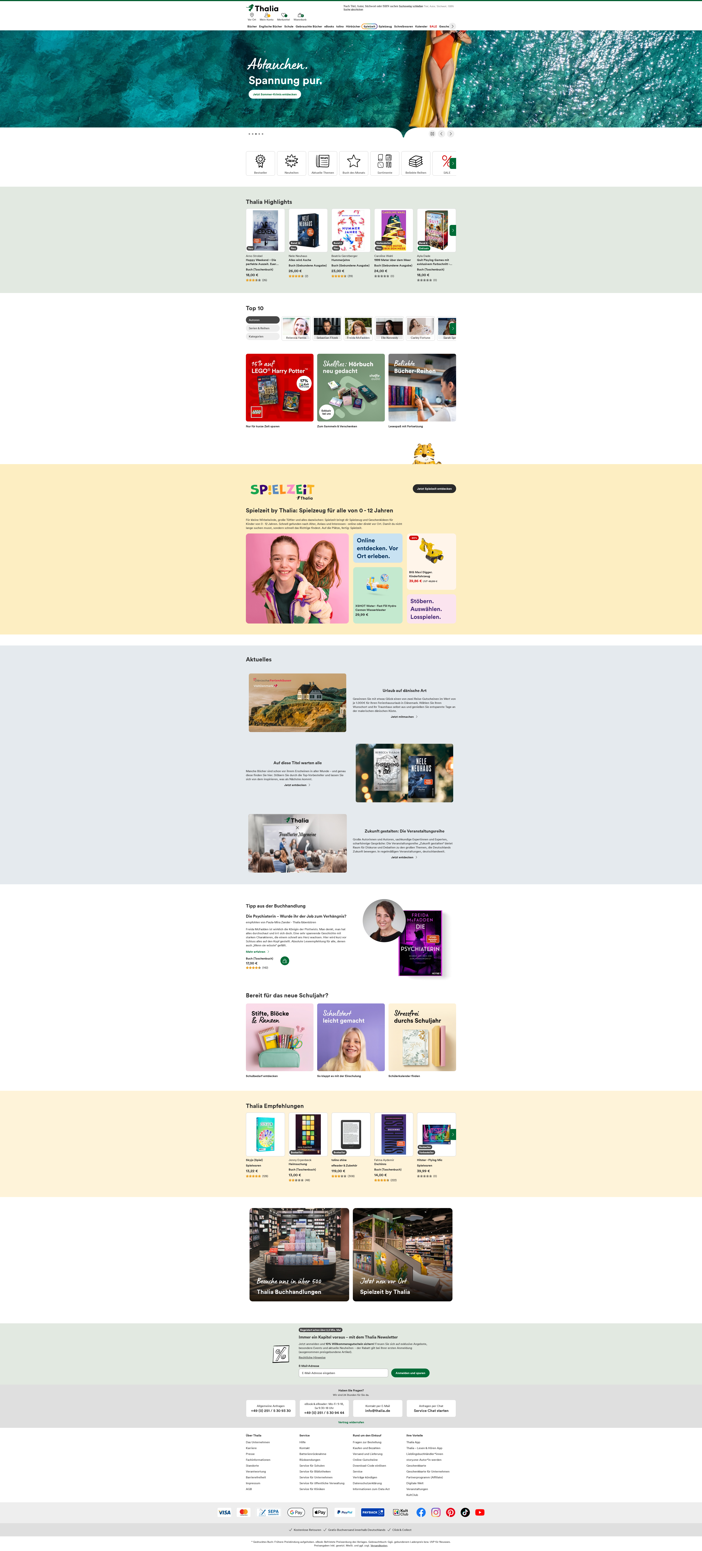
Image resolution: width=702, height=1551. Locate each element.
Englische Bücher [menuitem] (270, 26)
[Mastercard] (243, 1513)
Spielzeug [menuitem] (385, 26)
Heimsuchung (308, 1149)
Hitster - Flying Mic (436, 1149)
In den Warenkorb (284, 960)
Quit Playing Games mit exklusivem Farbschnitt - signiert (436, 245)
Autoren (254, 320)
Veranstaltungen (417, 1489)
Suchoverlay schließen (411, 6)
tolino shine (351, 1149)
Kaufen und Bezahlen (366, 1448)
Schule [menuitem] (288, 26)
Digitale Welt (415, 1483)
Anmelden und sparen (410, 1373)
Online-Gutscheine (365, 1460)
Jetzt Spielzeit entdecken (434, 489)
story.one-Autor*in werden (423, 1460)
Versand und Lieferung (367, 1454)
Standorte (252, 1465)
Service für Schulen (312, 1465)
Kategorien (256, 336)
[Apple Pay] (320, 1513)
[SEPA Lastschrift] (269, 1513)
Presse (250, 1454)
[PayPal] (345, 1513)
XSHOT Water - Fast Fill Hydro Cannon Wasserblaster (378, 595)
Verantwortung (256, 1471)
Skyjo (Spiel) (265, 1149)
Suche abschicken (353, 9)
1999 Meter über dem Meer (393, 245)
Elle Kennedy (389, 328)
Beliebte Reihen (416, 163)
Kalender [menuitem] (421, 26)
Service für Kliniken (312, 1489)
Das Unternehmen (258, 1442)
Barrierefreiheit (256, 1477)
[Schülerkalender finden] (422, 1041)
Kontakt (304, 1448)
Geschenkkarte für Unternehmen (428, 1471)
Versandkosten (379, 1545)
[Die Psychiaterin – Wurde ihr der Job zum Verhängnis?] (405, 979)
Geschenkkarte (416, 1465)
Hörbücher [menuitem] (353, 26)
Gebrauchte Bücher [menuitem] (309, 26)
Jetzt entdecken (295, 785)
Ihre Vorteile (414, 1435)
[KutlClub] (400, 1513)
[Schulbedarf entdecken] (280, 1041)
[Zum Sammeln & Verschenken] (351, 392)
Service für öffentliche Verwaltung (321, 1483)
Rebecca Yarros (296, 328)
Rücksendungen (309, 1460)
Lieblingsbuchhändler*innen (424, 1454)
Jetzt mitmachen (402, 717)
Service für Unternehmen (316, 1477)
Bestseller (260, 163)
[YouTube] (479, 1513)
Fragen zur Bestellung (367, 1442)
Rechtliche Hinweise (312, 1357)
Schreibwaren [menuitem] (403, 26)
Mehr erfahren (255, 952)
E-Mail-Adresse (309, 1366)
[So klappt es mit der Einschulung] (351, 1041)
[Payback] (373, 1513)
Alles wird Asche (308, 245)
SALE (447, 163)
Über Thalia (253, 1435)
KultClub (412, 1495)
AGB (249, 1489)
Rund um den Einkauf (367, 1435)
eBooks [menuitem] (329, 26)
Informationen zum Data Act (371, 1489)
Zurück (441, 133)
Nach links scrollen (249, 230)
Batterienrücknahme (312, 1454)
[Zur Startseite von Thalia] (264, 8)
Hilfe (302, 1442)
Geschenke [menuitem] (446, 26)
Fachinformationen (258, 1460)
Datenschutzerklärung (367, 1483)
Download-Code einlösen (369, 1465)
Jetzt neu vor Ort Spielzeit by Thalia (402, 1254)
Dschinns (393, 1149)
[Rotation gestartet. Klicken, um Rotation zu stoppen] (432, 133)
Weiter (452, 26)
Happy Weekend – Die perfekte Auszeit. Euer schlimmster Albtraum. (265, 245)
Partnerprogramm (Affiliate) (424, 1477)
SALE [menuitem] (433, 26)
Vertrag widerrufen (351, 1422)
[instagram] (436, 1513)
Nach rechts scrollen (453, 230)
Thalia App (413, 1442)
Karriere (251, 1448)
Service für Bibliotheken (315, 1471)
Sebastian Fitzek (327, 328)
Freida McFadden (358, 328)
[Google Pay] (296, 1513)
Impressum (253, 1483)
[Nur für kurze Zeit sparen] (280, 392)
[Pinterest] (450, 1513)
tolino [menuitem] (340, 26)
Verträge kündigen (365, 1477)
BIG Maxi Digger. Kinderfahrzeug (431, 561)
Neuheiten (291, 163)
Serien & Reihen (259, 328)
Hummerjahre (351, 245)
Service (304, 1435)
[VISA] (224, 1513)
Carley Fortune (420, 328)
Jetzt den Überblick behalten (351, 85)
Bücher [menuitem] (252, 26)
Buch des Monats (353, 163)
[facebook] (421, 1513)
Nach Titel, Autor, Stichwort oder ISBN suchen (371, 6)
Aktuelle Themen (322, 163)
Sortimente (384, 163)
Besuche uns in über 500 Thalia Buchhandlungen (299, 1254)
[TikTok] (465, 1513)
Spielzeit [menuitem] (369, 26)
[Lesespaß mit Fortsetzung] (422, 392)
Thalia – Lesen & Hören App (424, 1448)
